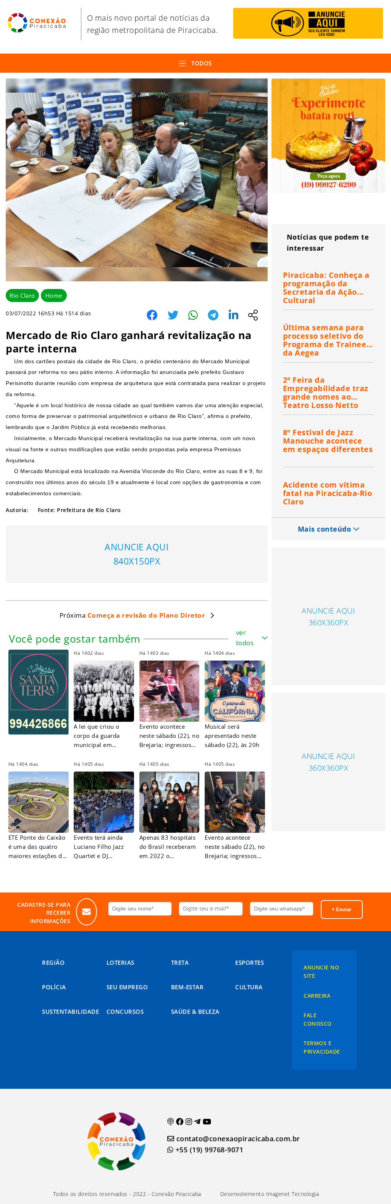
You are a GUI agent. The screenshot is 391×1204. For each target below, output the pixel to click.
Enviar (342, 909)
